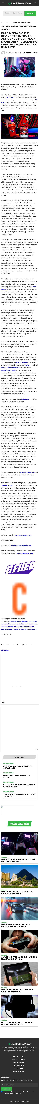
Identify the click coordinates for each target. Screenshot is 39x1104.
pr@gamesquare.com (25, 553)
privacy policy (17, 1093)
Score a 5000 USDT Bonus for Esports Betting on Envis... (15, 925)
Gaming (9, 23)
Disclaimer (5, 650)
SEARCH (30, 13)
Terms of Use (18, 1062)
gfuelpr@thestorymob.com (21, 545)
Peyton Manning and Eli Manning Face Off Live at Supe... (17, 1023)
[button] (3, 3)
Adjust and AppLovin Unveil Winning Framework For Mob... (19, 958)
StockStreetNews (12, 53)
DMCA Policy (18, 1065)
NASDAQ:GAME (7, 485)
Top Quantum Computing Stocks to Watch (19, 795)
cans (27, 365)
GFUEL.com (25, 399)
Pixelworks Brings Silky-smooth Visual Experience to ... (17, 991)
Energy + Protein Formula (10, 368)
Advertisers (18, 1057)
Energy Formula (22, 362)
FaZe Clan (9, 97)
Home (3, 23)
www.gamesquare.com (23, 535)
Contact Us (18, 1071)
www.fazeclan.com (27, 472)
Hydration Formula (8, 370)
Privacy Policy (18, 1059)
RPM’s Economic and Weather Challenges (17, 767)
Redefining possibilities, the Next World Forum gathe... (17, 893)
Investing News (8, 763)
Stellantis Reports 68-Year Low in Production (19, 786)
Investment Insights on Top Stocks (16, 776)
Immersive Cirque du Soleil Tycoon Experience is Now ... (18, 860)
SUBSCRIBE (6, 1089)
